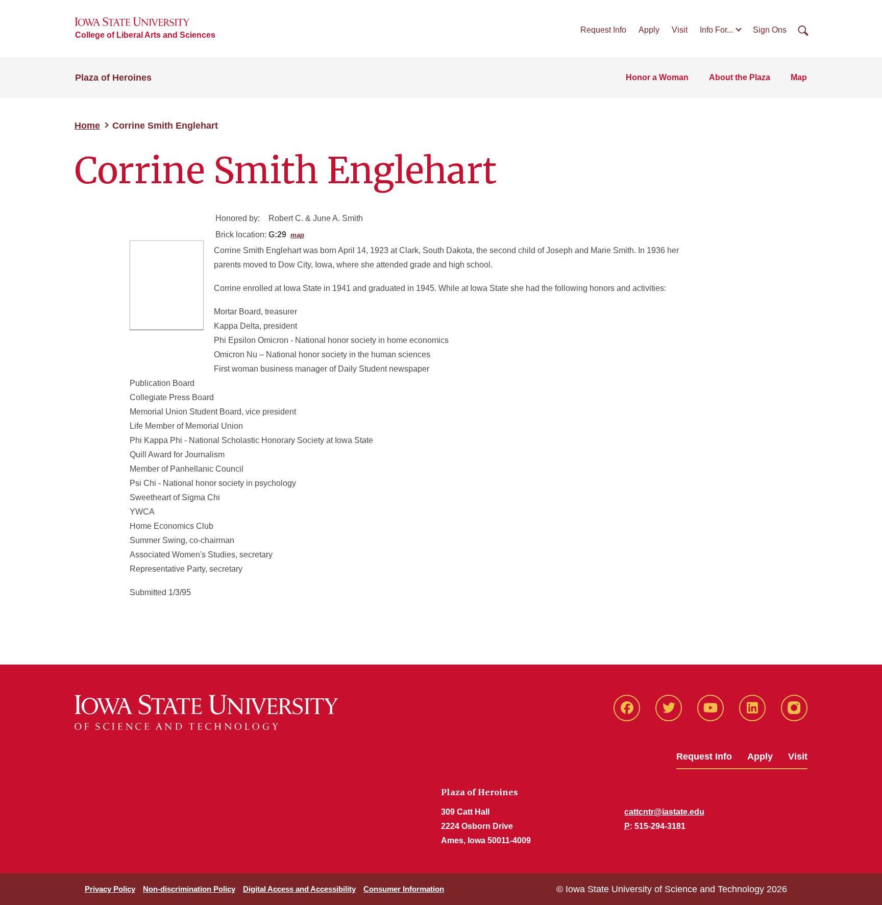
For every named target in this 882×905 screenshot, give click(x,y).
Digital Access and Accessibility (299, 889)
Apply (649, 30)
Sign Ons (770, 30)
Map (799, 77)
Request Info (603, 30)
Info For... (716, 30)
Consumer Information (403, 889)
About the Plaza (739, 77)
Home (87, 125)
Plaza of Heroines (113, 77)
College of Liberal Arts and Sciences (145, 35)
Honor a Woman (657, 77)
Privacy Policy (110, 889)
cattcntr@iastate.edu (664, 812)
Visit (680, 30)
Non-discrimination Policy (189, 889)
